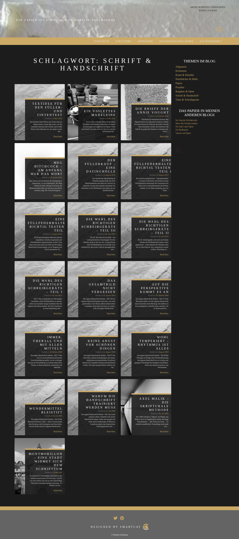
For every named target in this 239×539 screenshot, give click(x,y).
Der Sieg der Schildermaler (186, 120)
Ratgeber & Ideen (185, 91)
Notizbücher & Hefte (187, 79)
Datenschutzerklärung (176, 41)
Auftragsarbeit (211, 41)
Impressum (145, 41)
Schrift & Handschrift (187, 95)
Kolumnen (181, 70)
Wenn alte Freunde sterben (186, 123)
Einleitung (123, 41)
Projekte (180, 87)
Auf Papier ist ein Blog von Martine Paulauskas (66, 20)
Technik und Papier (183, 133)
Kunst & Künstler (185, 75)
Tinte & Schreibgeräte (187, 99)
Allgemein (181, 66)
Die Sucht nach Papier (184, 126)
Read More (58, 136)
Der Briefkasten (182, 129)
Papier (179, 83)
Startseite (101, 41)
